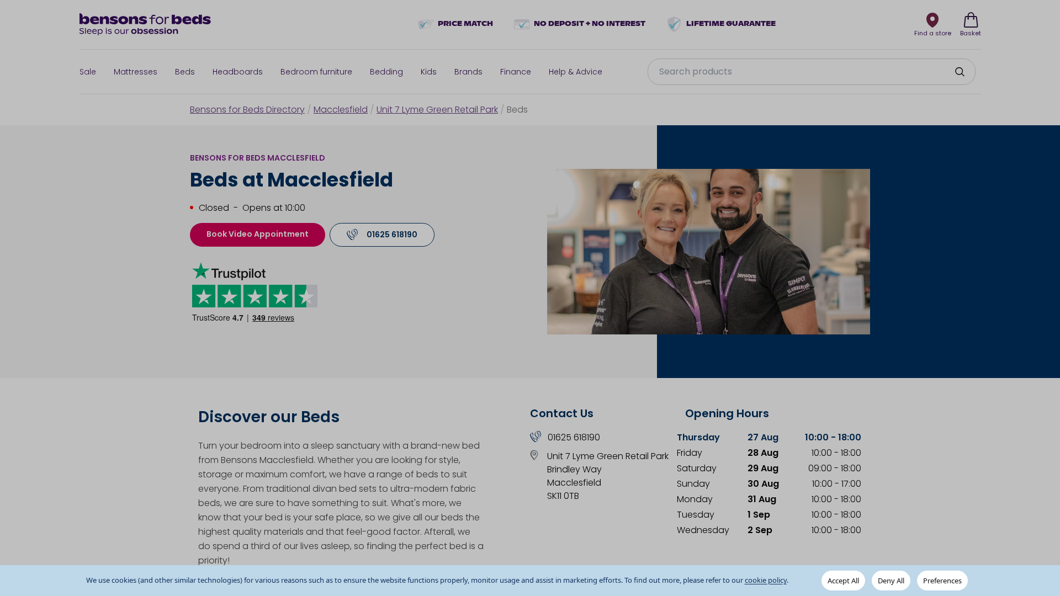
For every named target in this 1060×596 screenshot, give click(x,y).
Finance (515, 71)
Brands (468, 71)
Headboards (238, 71)
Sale (88, 71)
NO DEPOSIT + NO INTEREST (589, 24)
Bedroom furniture (316, 71)
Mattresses (135, 71)
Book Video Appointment (257, 234)
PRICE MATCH (465, 24)
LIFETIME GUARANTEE (731, 24)
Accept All (843, 581)
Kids (429, 71)
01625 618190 (574, 437)
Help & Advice (575, 71)
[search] (959, 71)
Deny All (891, 581)
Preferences (942, 581)
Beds (185, 71)
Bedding (386, 71)
